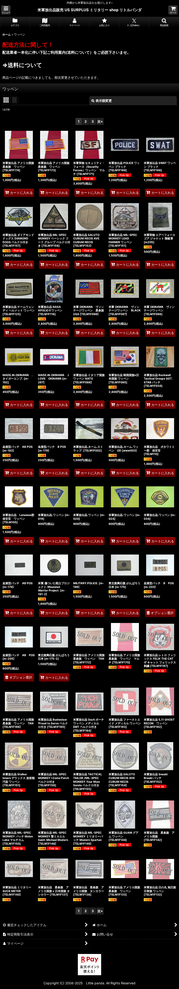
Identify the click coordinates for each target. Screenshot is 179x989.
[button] (5, 9)
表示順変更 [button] (104, 101)
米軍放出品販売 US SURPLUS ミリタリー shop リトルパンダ (90, 9)
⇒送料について (22, 65)
